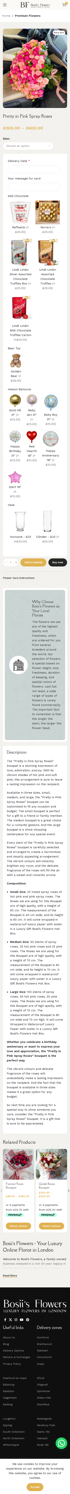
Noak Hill (43, 1444)
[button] (61, 1443)
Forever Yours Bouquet (14, 1185)
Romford (43, 1337)
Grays (40, 1363)
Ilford (40, 1378)
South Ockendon (14, 1431)
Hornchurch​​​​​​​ (44, 1357)
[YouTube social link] (22, 1320)
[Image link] (35, 1306)
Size (6, 138)
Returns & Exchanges (16, 1357)
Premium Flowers (27, 16)
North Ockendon (13, 1438)
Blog (6, 1344)
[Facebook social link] (5, 1320)
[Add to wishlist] (30, 1152)
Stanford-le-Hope (15, 1378)
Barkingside (44, 1418)
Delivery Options (13, 1350)
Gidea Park (44, 1397)
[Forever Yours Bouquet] (18, 1164)
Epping (7, 1425)
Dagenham (10, 1397)
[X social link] (10, 1320)
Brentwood (44, 1344)
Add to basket (33, 562)
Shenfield (43, 1404)
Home (6, 16)
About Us (9, 1337)
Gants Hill (43, 1431)
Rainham (42, 1350)
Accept (35, 1487)
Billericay (9, 1384)
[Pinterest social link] (27, 1320)
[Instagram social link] (15, 1320)
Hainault (42, 1438)
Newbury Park (46, 1425)
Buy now (57, 562)
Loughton (9, 1418)
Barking (7, 1404)
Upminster (43, 1391)
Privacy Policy (12, 1363)
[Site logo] (35, 4)
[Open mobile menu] (5, 5)
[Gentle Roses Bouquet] (51, 1164)
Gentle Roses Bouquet (47, 1185)
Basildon (8, 1391)
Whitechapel (11, 1444)
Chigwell (42, 1384)
